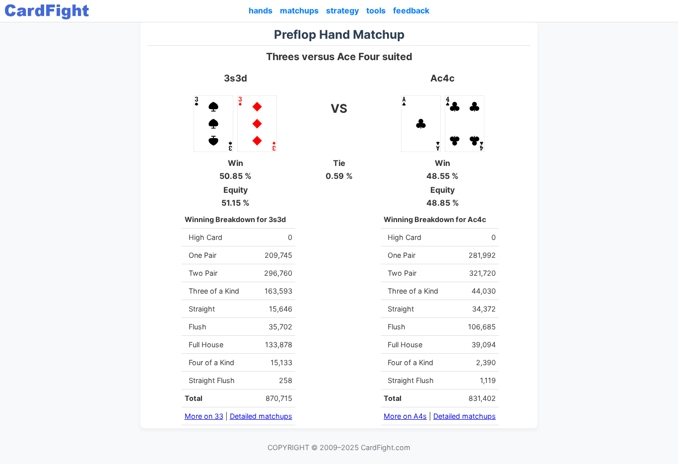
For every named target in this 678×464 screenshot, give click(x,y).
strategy (342, 10)
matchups (299, 10)
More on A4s (405, 416)
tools (376, 10)
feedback (411, 10)
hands (260, 10)
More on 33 (204, 416)
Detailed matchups (261, 416)
